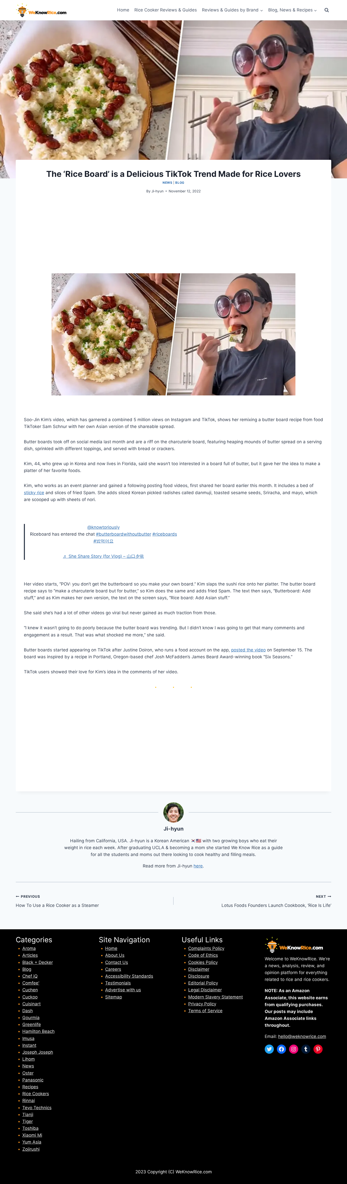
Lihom (28, 1059)
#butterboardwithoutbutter (123, 534)
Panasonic (32, 1079)
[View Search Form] (326, 10)
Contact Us (116, 962)
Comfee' (30, 983)
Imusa (28, 1038)
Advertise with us (123, 989)
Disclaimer (198, 969)
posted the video (248, 649)
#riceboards (164, 534)
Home (123, 9)
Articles (30, 955)
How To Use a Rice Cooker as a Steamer (57, 901)
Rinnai (28, 1100)
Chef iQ (30, 976)
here (198, 865)
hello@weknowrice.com (302, 1036)
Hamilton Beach (38, 1031)
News (167, 182)
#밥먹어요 (103, 541)
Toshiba (30, 1128)
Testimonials (118, 983)
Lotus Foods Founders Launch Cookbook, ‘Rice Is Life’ (276, 901)
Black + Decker (37, 962)
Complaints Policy (206, 948)
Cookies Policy (203, 962)
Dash (27, 1010)
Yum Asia (31, 1142)
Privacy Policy (202, 1003)
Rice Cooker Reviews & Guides (165, 9)
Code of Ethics (203, 955)
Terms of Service (205, 1010)
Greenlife (31, 1024)
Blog (179, 182)
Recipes (30, 1086)
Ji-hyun (157, 191)
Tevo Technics (37, 1107)
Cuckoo (30, 997)
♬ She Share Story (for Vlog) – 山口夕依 (103, 556)
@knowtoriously (103, 527)
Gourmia (31, 1017)
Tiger (27, 1121)
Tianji (27, 1114)
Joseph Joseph (37, 1052)
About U (113, 955)
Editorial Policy (203, 983)
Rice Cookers (35, 1093)
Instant (29, 1045)
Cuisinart (31, 1003)
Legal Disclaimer (205, 989)
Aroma (29, 948)
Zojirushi (31, 1149)
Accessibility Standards (129, 976)
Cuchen (30, 989)
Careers (113, 969)
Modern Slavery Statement (215, 997)
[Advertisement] (173, 237)
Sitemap (113, 997)
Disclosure (198, 976)
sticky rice (34, 492)
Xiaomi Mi (32, 1135)
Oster (28, 1073)
